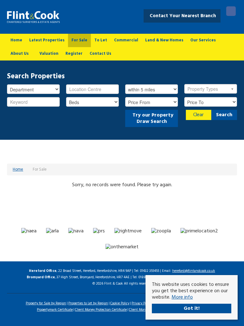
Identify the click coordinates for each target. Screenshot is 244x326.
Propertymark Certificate (55, 310)
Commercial (126, 40)
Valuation (48, 53)
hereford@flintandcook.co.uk (193, 271)
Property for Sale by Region (46, 303)
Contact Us (100, 53)
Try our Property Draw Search (151, 118)
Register (74, 53)
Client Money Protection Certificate (101, 310)
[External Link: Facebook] (231, 12)
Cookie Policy (119, 303)
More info (182, 297)
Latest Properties (46, 40)
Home (16, 40)
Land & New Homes (164, 40)
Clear (198, 115)
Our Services (203, 40)
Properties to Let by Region (88, 303)
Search (224, 115)
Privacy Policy (142, 303)
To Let (100, 40)
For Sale (79, 40)
